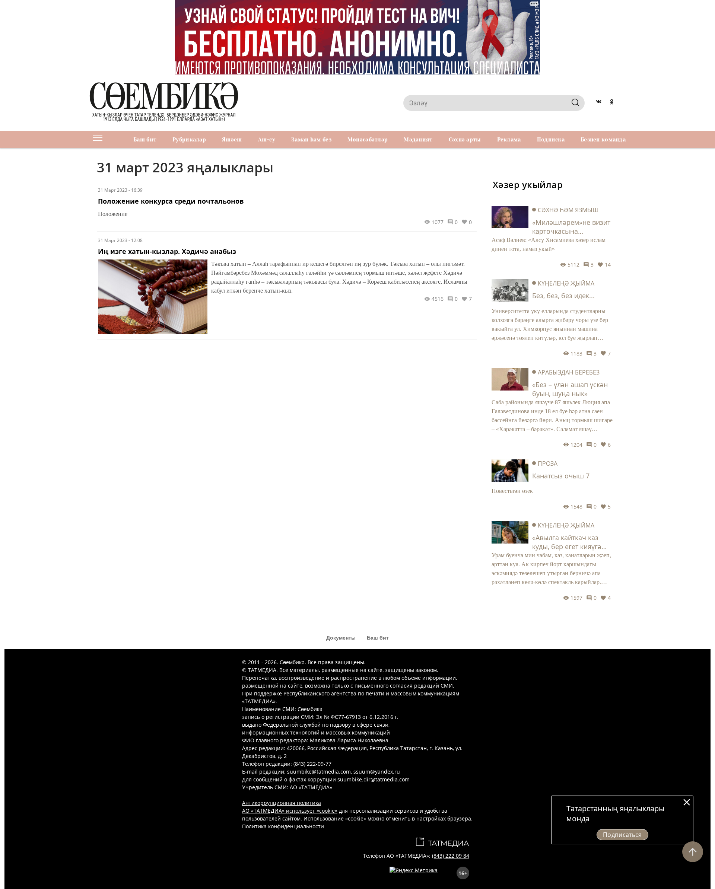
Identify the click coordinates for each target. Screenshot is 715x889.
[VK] (598, 103)
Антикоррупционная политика (281, 802)
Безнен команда (603, 140)
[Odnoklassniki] (611, 103)
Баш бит (144, 140)
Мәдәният (418, 140)
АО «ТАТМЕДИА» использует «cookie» (289, 810)
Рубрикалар (189, 140)
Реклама (509, 140)
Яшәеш (232, 140)
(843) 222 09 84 (450, 855)
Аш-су (266, 140)
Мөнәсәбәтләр (367, 140)
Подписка (551, 140)
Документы (341, 638)
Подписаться (622, 835)
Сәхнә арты (465, 140)
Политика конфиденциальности (283, 826)
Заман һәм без (311, 140)
